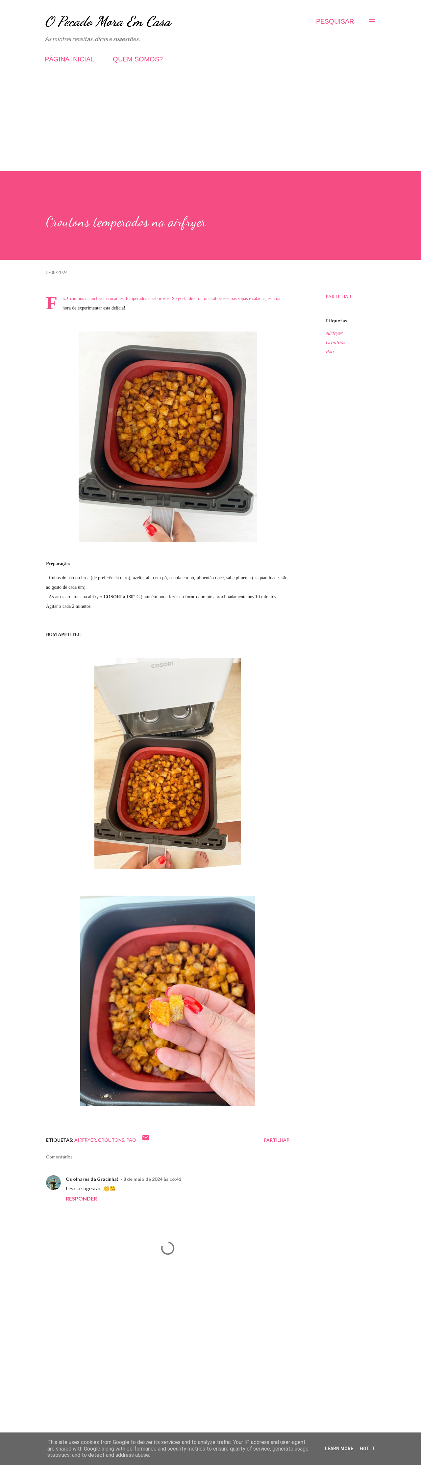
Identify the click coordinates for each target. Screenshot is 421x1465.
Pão (330, 351)
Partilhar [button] (338, 296)
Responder (81, 1198)
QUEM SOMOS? (138, 59)
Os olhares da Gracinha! (92, 1179)
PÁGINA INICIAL (69, 59)
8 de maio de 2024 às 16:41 (152, 1179)
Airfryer (334, 333)
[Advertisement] (210, 125)
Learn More (339, 1448)
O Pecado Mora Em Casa (108, 21)
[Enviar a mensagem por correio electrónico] (146, 1140)
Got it (367, 1448)
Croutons (335, 342)
